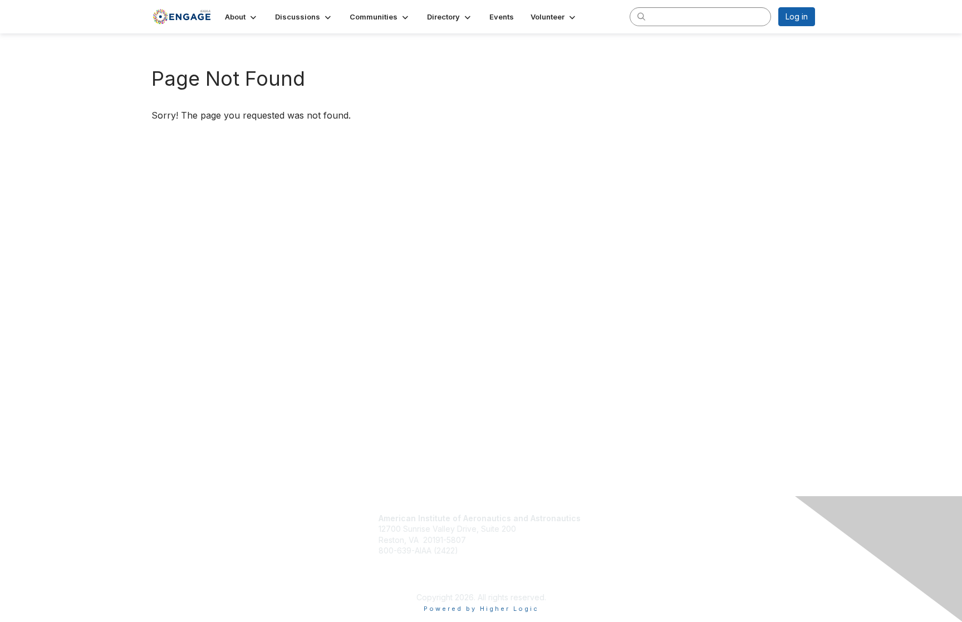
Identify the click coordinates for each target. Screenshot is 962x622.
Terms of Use (617, 559)
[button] (242, 16)
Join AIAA (613, 519)
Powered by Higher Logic (481, 609)
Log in (797, 16)
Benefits (611, 531)
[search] (641, 16)
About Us (609, 548)
